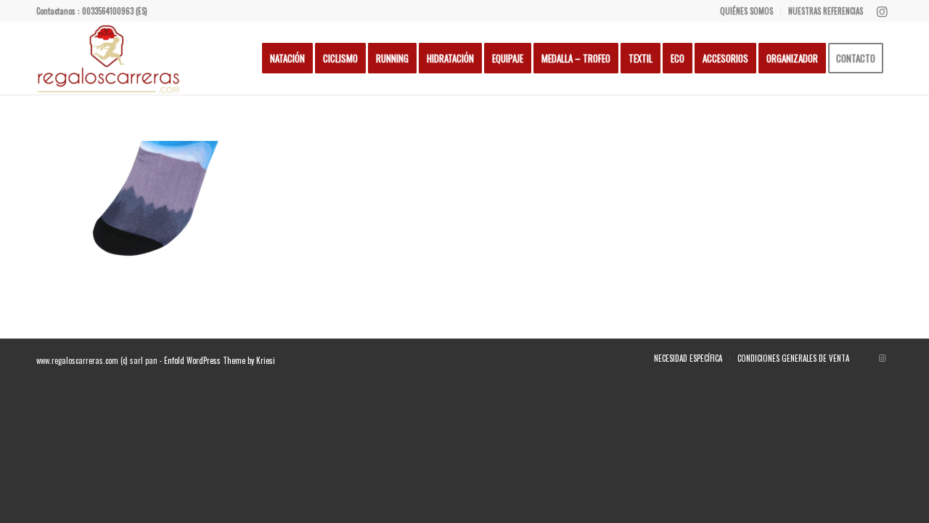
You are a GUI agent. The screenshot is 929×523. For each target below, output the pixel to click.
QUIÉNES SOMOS (746, 11)
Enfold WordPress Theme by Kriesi (219, 360)
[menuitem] (747, 11)
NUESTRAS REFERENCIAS (825, 11)
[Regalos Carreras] (108, 58)
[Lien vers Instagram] (882, 11)
